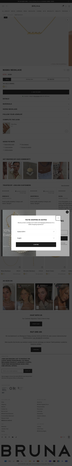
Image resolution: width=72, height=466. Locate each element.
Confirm (36, 244)
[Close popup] (58, 218)
